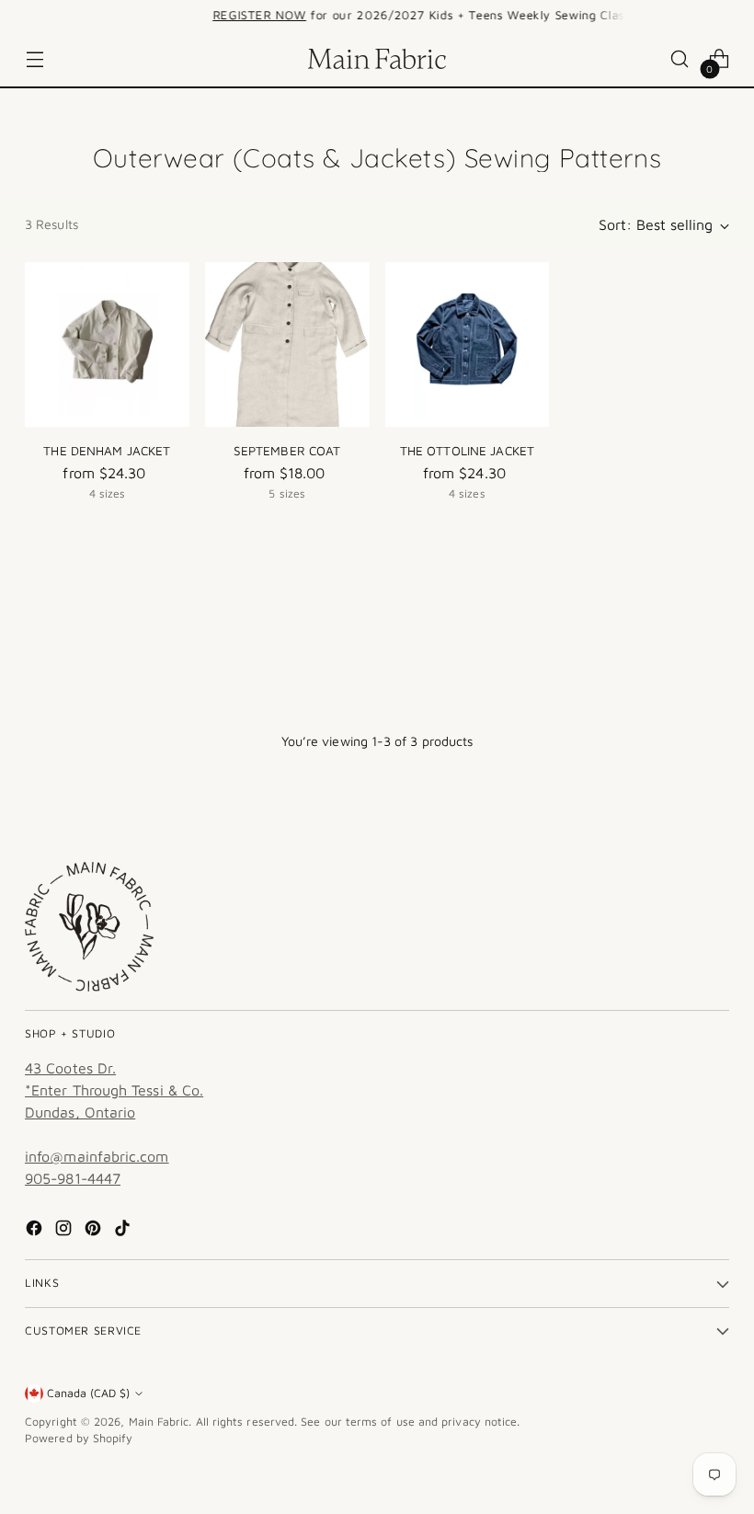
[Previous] (116, 15)
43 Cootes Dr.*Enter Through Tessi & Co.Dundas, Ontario (114, 1090)
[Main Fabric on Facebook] (36, 1231)
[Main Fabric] (377, 59)
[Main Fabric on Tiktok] (124, 1231)
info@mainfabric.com (97, 1156)
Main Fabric (159, 1421)
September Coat (287, 450)
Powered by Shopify (78, 1438)
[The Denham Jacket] (107, 344)
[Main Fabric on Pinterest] (95, 1231)
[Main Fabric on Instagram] (65, 1231)
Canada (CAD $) (88, 1393)
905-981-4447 (72, 1178)
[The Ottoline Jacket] (467, 344)
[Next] (638, 15)
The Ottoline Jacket (467, 450)
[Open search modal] (680, 59)
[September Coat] (287, 344)
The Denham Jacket (106, 450)
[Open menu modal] (34, 59)
